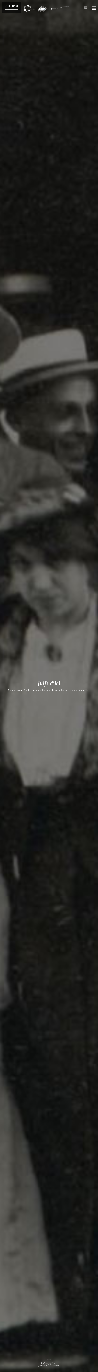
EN (85, 8)
